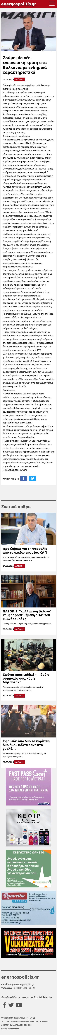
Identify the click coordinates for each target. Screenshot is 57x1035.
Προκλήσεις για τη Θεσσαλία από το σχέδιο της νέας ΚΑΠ (25, 550)
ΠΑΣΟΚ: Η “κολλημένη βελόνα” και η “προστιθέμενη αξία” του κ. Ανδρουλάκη (27, 615)
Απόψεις (19, 79)
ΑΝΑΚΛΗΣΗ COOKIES (22, 1025)
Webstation (13, 1029)
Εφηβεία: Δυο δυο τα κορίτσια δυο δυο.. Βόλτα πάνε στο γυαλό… (26, 744)
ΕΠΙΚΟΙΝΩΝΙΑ (19, 1021)
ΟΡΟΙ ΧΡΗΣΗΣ (32, 1021)
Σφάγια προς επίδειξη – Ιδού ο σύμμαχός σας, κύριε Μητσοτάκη (26, 678)
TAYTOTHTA (6, 1021)
